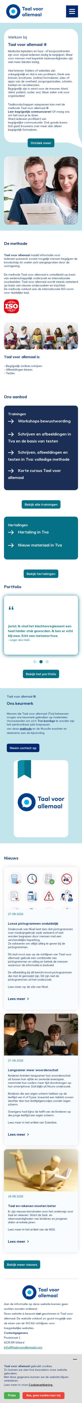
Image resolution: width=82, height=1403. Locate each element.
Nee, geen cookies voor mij (43, 1395)
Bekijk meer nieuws (22, 1265)
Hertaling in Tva (33, 531)
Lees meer (16, 998)
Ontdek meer (41, 143)
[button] (34, 661)
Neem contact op (23, 748)
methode (26, 728)
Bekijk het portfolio (41, 674)
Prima (12, 1395)
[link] (25, 11)
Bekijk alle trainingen (41, 504)
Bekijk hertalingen (41, 574)
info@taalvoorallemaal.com (23, 1347)
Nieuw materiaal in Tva (40, 544)
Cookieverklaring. (41, 1385)
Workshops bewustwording (44, 420)
